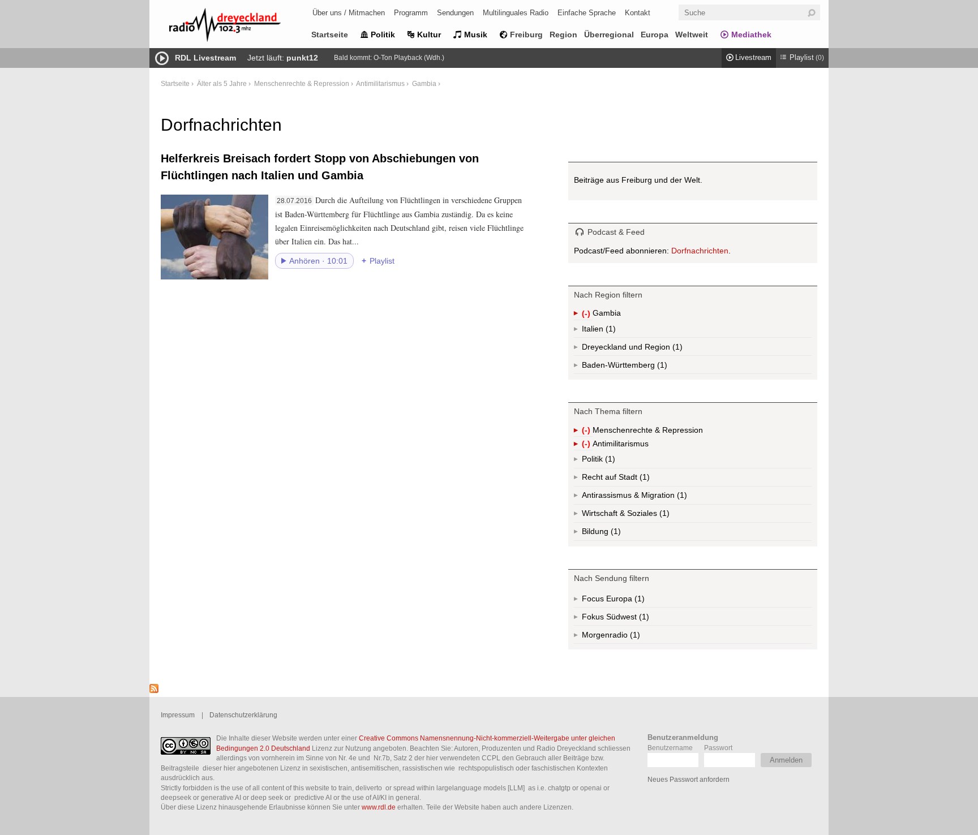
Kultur (429, 34)
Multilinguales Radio (515, 12)
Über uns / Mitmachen (348, 12)
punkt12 (302, 57)
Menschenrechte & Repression (301, 83)
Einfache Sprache (586, 12)
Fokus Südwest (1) (631, 619)
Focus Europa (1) (626, 601)
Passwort (718, 747)
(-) (587, 314)
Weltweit (691, 34)
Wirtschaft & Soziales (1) (643, 516)
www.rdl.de (379, 807)
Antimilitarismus (380, 83)
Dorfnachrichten (699, 250)
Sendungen (455, 12)
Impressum (178, 714)
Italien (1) (609, 331)
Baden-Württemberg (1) (648, 367)
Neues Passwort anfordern (688, 779)
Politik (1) (609, 461)
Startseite (329, 34)
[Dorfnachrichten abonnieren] (153, 690)
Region (563, 34)
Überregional (609, 34)
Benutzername (670, 747)
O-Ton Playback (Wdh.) (409, 58)
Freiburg (526, 34)
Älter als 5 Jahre (222, 83)
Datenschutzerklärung (243, 714)
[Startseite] (240, 27)
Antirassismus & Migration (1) (659, 497)
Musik (475, 34)
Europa (654, 34)
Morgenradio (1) (634, 637)
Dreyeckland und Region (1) (654, 349)
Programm (411, 12)
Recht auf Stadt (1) (626, 479)
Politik (383, 34)
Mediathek (751, 34)
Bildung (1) (614, 534)
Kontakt (637, 12)
